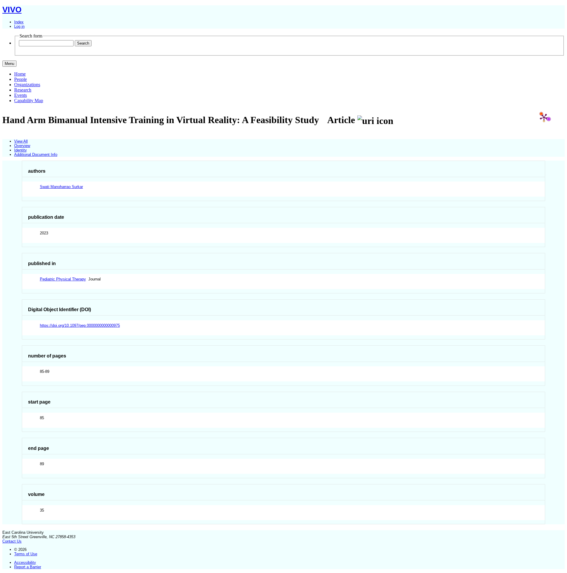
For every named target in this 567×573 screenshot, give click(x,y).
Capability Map (28, 100)
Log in (19, 26)
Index (19, 22)
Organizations (27, 84)
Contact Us (12, 541)
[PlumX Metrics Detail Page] (544, 117)
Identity (20, 150)
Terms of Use (25, 554)
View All (21, 141)
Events (20, 95)
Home (20, 73)
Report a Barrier (27, 567)
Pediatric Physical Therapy (63, 279)
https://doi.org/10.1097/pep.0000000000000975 (80, 325)
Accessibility (25, 562)
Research (22, 89)
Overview (22, 145)
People (20, 79)
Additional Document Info (35, 154)
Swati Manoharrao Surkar (61, 187)
